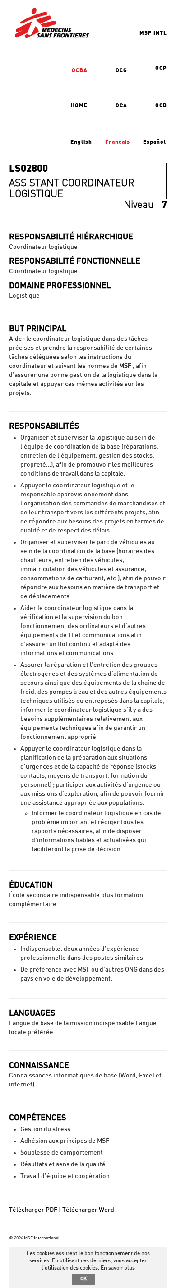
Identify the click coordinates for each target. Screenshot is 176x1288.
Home (79, 105)
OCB (161, 105)
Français (117, 142)
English (81, 142)
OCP (161, 68)
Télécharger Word (88, 1210)
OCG (121, 70)
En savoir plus (118, 1267)
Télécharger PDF (33, 1210)
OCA (121, 105)
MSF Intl (153, 33)
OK (83, 1278)
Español (154, 142)
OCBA (80, 70)
